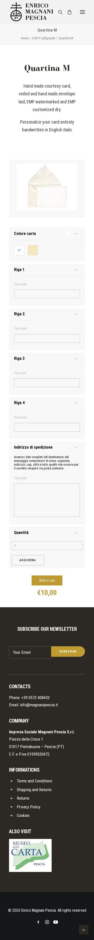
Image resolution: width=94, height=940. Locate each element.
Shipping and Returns (34, 789)
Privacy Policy (28, 806)
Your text (20, 284)
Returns (23, 798)
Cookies (23, 815)
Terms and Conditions (34, 780)
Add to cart (47, 580)
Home (25, 38)
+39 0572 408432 (35, 697)
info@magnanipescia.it (39, 704)
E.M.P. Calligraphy (43, 38)
